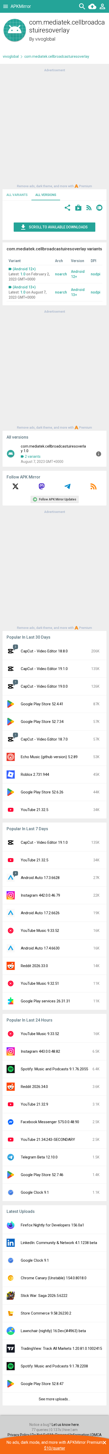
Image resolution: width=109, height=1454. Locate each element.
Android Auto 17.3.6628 (40, 877)
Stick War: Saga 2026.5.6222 (44, 1295)
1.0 (22, 274)
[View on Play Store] (78, 208)
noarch (61, 274)
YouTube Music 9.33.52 (40, 930)
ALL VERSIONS (45, 195)
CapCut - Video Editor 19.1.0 (44, 668)
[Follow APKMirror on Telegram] (67, 488)
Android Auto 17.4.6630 (40, 948)
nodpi (95, 274)
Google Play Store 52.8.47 (42, 1383)
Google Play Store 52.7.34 (42, 721)
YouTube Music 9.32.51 (40, 983)
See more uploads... (54, 1399)
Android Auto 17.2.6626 (40, 913)
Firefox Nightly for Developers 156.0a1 (52, 1225)
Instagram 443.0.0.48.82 (40, 1051)
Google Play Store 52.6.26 (42, 792)
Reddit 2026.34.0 (34, 1086)
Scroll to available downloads (58, 227)
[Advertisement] (54, 128)
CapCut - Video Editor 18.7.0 (44, 739)
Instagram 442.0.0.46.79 (40, 895)
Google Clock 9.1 (35, 1192)
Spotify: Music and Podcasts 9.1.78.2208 (54, 1366)
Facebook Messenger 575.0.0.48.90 (50, 1122)
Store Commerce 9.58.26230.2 (46, 1313)
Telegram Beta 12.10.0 (39, 1157)
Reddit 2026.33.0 (34, 966)
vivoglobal (45, 39)
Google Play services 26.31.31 (45, 1001)
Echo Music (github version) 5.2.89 (49, 757)
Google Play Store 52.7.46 (42, 1174)
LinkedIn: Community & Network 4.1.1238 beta (59, 1242)
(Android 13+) (24, 287)
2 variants (33, 456)
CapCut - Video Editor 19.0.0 (44, 686)
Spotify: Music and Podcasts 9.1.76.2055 (54, 1069)
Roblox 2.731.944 (35, 774)
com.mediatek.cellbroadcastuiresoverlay (56, 56)
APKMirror (21, 6)
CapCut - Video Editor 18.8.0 (44, 651)
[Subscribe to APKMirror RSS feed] (93, 488)
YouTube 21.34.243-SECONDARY (48, 1139)
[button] (67, 208)
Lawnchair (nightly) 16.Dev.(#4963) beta (53, 1331)
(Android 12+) (24, 269)
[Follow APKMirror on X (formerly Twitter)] (15, 488)
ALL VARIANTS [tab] (17, 195)
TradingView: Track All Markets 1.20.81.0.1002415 (61, 1348)
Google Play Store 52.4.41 (42, 704)
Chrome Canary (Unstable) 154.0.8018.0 (53, 1278)
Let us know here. (66, 1425)
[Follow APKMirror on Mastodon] (42, 488)
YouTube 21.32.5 (34, 809)
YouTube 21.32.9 (34, 1104)
